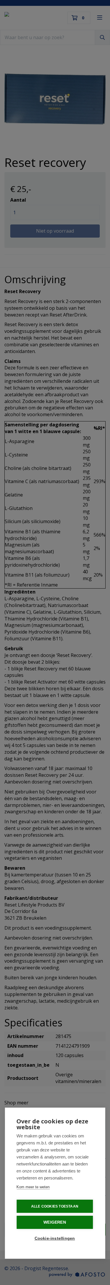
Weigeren (54, 1222)
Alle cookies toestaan (54, 1206)
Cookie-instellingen (55, 1238)
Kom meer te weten (33, 1187)
